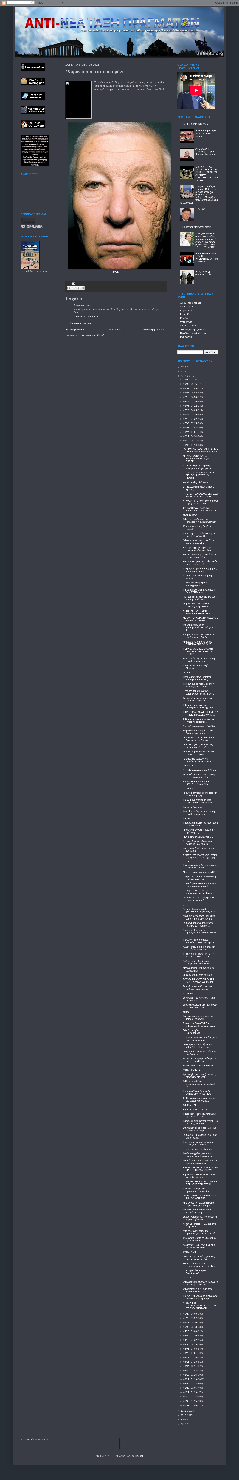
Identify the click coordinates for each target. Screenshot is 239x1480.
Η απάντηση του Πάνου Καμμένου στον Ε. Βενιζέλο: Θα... (200, 534)
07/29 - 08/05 (190, 410)
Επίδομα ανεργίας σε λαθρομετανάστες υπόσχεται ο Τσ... (199, 628)
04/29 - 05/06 (190, 1331)
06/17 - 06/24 (190, 436)
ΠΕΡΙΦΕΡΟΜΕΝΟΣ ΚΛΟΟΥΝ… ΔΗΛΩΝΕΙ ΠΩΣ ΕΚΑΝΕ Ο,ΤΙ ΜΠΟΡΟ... (199, 652)
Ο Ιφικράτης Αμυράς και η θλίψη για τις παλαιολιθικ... (199, 541)
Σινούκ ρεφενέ (190, 515)
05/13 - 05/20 (190, 1322)
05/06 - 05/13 (190, 1327)
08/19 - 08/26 (190, 397)
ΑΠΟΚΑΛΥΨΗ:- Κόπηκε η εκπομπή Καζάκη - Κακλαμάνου (206, 152)
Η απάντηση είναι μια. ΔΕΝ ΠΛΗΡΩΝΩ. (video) (206, 133)
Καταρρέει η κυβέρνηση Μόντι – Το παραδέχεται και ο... (200, 1122)
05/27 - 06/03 (190, 1314)
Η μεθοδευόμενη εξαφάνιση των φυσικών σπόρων (199, 1176)
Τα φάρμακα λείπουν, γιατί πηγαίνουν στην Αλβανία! (197, 760)
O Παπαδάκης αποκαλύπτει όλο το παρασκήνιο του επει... (200, 1283)
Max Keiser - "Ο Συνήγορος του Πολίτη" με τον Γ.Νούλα (199, 738)
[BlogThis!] (72, 288)
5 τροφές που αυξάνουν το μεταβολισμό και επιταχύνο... (198, 692)
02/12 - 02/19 (190, 1379)
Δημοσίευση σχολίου (80, 323)
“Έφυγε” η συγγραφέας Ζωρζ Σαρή (200, 726)
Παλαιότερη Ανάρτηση (154, 329)
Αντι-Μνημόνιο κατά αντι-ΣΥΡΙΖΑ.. (200, 770)
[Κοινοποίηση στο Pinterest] (83, 288)
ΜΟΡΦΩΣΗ (186, 337)
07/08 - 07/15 (190, 423)
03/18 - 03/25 (190, 1357)
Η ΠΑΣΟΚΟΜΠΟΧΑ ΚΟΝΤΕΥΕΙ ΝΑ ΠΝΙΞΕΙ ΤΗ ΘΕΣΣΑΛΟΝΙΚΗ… (200, 713)
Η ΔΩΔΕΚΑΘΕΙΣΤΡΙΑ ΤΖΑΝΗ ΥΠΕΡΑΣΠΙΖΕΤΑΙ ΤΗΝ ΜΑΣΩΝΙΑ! (206, 257)
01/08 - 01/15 (190, 1401)
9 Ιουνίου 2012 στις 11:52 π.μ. (89, 316)
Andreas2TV (186, 306)
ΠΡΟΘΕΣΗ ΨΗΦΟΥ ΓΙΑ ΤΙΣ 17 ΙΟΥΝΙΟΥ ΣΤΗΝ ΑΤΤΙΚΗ (198, 955)
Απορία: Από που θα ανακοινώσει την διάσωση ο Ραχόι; (199, 636)
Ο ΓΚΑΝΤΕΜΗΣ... (192, 1105)
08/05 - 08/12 (190, 405)
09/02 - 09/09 (190, 388)
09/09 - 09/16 (190, 384)
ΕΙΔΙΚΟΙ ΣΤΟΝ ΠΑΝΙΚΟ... (195, 1109)
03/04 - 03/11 (190, 1366)
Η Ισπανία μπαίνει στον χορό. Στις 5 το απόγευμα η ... (200, 824)
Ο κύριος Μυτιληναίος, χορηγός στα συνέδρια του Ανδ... (199, 1257)
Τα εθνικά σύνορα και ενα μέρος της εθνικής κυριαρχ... (200, 794)
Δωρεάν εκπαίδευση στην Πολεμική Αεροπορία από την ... (200, 732)
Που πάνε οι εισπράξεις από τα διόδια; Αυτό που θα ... (198, 1143)
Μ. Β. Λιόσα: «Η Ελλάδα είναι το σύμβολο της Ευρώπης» (199, 1204)
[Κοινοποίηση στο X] (75, 288)
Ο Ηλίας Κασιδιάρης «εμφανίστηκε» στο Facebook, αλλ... (199, 1084)
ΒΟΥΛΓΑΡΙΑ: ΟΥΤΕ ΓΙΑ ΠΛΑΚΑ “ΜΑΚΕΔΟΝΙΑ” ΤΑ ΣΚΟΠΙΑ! (198, 980)
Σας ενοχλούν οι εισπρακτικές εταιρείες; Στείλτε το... (197, 699)
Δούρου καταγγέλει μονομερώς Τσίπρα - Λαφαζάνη (198, 1017)
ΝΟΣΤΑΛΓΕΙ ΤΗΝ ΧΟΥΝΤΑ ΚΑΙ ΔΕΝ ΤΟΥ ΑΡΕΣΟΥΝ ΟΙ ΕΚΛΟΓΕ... (198, 475)
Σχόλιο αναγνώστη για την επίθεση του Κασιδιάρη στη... (200, 1006)
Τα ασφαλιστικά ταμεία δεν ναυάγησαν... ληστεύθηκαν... (198, 892)
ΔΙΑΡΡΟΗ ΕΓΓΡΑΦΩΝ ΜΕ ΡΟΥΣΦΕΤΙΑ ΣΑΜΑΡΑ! (196, 782)
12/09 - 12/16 (190, 379)
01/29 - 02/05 (190, 1388)
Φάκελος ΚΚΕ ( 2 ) (192, 1070)
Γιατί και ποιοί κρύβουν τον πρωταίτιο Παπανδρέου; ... (197, 1190)
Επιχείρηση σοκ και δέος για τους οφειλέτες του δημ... (199, 1129)
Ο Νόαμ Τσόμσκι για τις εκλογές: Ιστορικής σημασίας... (199, 720)
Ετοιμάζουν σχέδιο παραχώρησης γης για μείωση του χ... (200, 570)
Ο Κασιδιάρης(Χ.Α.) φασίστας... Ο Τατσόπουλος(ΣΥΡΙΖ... (199, 1290)
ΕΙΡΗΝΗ (187, 818)
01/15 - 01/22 (190, 1396)
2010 (184, 1415)
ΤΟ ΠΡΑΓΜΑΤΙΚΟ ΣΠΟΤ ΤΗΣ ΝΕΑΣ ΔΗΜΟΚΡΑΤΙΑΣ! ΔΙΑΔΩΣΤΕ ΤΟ (200, 450)
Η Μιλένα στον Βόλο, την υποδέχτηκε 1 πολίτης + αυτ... (199, 706)
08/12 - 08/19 (190, 401)
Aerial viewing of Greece (195, 482)
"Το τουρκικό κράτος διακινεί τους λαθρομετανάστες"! (200, 598)
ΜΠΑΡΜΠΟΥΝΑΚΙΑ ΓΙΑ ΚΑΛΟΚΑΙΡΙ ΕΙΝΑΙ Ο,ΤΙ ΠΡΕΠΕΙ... (196, 459)
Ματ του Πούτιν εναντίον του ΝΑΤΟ (200, 872)
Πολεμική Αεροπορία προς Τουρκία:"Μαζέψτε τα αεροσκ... (199, 941)
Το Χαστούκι (189, 788)
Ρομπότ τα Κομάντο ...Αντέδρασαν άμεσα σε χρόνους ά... (200, 1161)
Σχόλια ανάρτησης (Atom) (91, 335)
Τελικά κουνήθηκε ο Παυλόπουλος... (192, 1031)
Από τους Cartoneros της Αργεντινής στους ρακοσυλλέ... (199, 1232)
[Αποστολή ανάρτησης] (73, 283)
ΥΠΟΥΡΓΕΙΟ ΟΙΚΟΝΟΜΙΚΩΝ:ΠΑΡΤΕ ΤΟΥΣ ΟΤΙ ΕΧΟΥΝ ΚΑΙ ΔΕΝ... (199, 1306)
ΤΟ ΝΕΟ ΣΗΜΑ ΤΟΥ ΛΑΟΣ (195, 124)
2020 (184, 367)
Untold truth (186, 322)
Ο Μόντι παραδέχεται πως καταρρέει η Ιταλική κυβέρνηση (199, 520)
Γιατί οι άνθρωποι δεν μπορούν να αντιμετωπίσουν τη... (200, 866)
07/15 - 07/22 (190, 419)
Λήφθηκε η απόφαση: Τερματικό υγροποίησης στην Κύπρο (199, 917)
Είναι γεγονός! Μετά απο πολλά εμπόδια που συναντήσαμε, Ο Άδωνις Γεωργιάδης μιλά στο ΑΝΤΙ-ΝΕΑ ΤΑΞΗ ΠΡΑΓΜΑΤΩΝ (205, 240)
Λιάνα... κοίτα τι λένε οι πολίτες (198, 1065)
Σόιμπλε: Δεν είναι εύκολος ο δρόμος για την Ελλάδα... (197, 605)
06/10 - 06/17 (190, 440)
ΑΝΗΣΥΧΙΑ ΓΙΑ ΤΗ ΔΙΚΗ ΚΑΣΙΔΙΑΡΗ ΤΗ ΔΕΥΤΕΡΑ (197, 612)
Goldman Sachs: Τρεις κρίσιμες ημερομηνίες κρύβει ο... (198, 898)
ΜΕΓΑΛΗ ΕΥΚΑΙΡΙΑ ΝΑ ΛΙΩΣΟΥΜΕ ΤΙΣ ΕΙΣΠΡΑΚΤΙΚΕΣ (200, 619)
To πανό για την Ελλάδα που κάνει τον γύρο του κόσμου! (200, 884)
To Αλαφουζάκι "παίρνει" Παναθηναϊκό (195, 1271)
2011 (184, 1411)
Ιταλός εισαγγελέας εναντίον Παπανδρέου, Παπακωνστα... (199, 1154)
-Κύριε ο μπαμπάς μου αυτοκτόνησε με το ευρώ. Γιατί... (200, 1264)
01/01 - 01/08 (190, 1405)
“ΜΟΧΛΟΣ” (188, 1277)
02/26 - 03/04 (190, 1370)
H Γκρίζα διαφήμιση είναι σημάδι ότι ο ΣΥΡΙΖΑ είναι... (199, 591)
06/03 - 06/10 (190, 445)
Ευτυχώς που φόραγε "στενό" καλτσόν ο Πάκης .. (197, 1211)
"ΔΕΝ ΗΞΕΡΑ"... (191, 765)
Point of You (186, 314)
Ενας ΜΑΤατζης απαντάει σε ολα (203, 272)
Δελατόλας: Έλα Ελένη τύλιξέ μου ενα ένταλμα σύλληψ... (199, 1246)
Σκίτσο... (187, 1012)
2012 (184, 376)
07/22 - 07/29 (190, 414)
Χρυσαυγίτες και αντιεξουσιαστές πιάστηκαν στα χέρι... (199, 1075)
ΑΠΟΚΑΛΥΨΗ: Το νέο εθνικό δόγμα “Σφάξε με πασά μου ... (200, 502)
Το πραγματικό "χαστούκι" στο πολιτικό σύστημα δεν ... (198, 924)
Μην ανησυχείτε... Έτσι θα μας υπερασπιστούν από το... (198, 746)
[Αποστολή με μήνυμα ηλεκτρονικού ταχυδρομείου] (68, 288)
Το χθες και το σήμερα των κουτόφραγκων (196, 584)
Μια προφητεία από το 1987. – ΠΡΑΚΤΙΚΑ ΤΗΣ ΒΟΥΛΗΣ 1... (198, 643)
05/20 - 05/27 (190, 1318)
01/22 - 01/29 (190, 1392)
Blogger (139, 1456)
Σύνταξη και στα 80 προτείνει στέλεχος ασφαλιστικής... (197, 987)
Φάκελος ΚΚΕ (190, 1252)
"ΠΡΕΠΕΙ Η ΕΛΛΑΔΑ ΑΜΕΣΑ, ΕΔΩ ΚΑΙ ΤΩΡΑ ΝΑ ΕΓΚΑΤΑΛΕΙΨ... (200, 495)
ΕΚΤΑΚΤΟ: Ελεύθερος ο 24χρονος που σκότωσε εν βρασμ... (200, 1297)
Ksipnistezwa (187, 310)
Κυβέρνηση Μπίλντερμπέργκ (196, 227)
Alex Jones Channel (190, 303)
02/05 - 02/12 (190, 1383)
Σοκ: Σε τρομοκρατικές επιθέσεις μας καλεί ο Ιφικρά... (199, 753)
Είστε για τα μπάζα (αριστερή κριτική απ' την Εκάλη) (197, 678)
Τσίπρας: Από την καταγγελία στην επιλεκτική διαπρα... (200, 877)
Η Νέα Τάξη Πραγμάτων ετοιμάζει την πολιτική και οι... (199, 1115)
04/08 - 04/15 (190, 1344)
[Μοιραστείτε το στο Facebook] (79, 288)
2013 (184, 371)
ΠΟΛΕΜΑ (188, 993)
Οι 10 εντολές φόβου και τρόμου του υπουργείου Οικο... (199, 1099)
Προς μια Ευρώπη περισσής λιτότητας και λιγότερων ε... (198, 467)
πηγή (116, 271)
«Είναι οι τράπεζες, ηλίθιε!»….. (198, 837)
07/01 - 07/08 (190, 427)
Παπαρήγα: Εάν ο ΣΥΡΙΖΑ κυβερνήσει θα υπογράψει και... (200, 1024)
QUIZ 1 (186, 672)
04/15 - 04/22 (190, 1340)
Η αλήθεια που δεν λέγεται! (193, 333)
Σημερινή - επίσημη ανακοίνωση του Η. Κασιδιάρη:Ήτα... (199, 775)
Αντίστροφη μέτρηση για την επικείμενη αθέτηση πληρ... (197, 548)
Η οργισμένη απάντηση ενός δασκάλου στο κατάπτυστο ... (199, 801)
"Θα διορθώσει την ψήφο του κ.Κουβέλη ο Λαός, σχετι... (197, 1045)
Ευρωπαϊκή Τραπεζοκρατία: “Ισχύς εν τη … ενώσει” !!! (200, 563)
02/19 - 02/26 (190, 1375)
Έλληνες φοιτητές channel (193, 329)
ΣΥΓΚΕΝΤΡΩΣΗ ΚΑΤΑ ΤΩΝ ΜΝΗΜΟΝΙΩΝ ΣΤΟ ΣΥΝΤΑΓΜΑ (200, 509)
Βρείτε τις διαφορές (192, 807)
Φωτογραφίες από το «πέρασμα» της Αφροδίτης (199, 1239)
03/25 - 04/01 (190, 1353)
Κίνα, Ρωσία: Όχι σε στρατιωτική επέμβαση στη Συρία (199, 659)
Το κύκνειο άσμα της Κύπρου (197, 1149)
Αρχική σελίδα (114, 329)
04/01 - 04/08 (190, 1348)
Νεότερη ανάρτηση (75, 329)
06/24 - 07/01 (190, 432)
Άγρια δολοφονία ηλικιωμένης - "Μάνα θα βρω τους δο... (198, 842)
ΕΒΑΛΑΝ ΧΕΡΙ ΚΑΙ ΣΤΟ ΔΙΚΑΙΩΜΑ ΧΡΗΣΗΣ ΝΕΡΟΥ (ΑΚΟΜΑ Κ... (200, 1169)
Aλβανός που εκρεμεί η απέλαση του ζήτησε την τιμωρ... (199, 948)
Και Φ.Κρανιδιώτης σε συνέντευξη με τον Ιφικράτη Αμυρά (200, 555)
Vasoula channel (188, 325)
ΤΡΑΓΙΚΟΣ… (201, 209)
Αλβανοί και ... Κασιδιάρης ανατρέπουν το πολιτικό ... (197, 962)
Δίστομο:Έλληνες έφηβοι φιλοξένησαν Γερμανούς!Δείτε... (200, 910)
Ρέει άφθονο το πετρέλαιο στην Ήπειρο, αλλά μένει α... (198, 685)
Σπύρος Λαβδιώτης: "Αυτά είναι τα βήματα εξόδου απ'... (200, 1218)
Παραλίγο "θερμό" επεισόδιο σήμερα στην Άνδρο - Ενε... (197, 1092)
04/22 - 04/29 (190, 1335)
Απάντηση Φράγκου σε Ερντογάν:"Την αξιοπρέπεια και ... (200, 933)
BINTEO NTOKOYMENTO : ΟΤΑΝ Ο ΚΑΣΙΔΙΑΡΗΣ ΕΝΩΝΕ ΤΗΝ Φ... (200, 858)
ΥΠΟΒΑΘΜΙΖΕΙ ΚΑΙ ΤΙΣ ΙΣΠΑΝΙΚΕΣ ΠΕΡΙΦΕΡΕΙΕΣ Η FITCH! (200, 1182)
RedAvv (184, 318)
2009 (184, 1419)
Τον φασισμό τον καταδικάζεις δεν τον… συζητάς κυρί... (200, 1038)
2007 (184, 1424)
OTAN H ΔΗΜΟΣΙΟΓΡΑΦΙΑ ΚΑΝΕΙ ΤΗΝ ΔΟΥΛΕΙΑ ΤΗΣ (200, 1197)
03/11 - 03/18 (190, 1362)
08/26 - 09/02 (190, 392)
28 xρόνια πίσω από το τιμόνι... (198, 975)
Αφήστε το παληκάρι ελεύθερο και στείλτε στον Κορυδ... (200, 1059)
